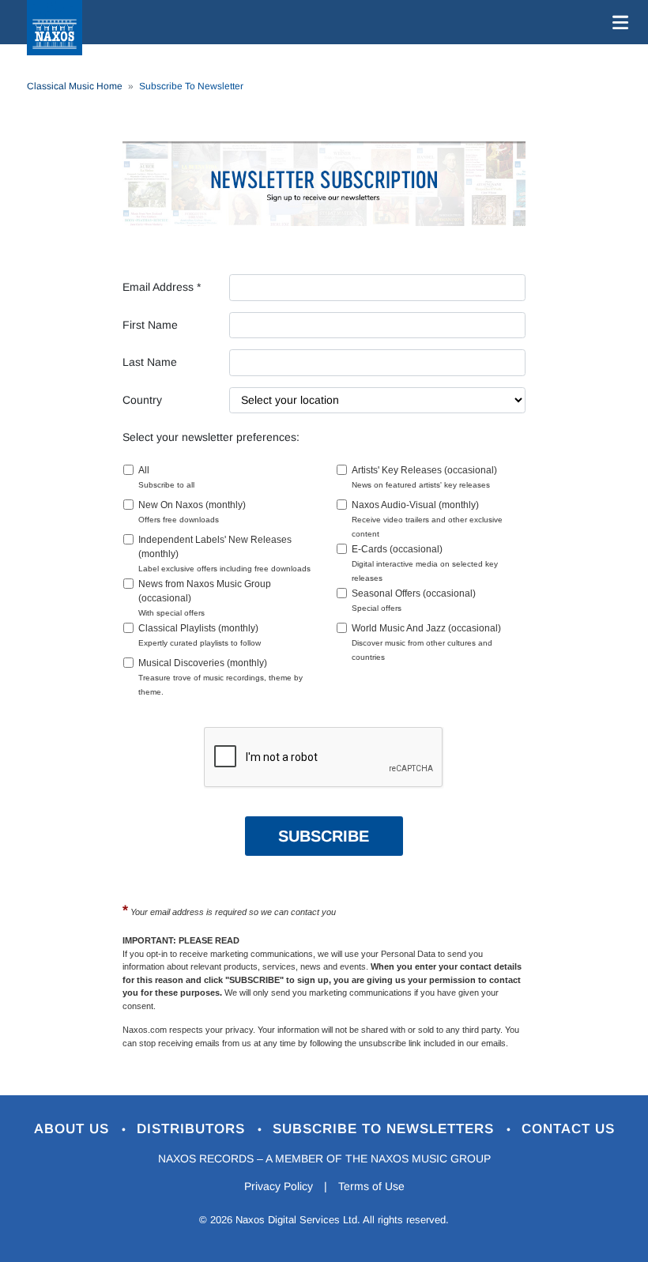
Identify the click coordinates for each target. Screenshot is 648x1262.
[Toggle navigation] (617, 22)
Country (142, 400)
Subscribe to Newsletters (386, 1128)
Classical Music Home (74, 86)
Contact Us (568, 1128)
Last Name (149, 362)
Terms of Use (371, 1186)
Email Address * (161, 287)
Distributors (193, 1128)
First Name (150, 324)
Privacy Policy (278, 1186)
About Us (74, 1128)
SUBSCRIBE (323, 836)
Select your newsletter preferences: (211, 437)
